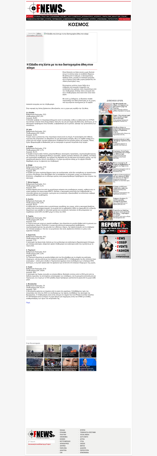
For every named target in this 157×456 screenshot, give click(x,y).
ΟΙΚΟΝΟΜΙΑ (54, 16)
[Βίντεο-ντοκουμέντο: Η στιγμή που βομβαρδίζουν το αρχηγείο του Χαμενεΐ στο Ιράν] (106, 167)
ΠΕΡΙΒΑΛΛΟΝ (57, 19)
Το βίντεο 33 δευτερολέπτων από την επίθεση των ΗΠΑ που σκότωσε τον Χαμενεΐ (121, 176)
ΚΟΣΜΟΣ (64, 16)
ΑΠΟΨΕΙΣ (97, 16)
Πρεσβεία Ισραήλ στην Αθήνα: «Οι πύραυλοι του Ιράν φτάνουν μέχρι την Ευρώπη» (120, 106)
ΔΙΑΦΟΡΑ (85, 19)
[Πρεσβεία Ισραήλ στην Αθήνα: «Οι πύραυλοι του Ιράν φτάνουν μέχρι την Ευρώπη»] (106, 108)
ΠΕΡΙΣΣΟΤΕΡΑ (113, 19)
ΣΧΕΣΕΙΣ (82, 443)
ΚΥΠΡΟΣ (93, 19)
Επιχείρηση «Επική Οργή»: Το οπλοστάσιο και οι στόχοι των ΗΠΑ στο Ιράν (121, 152)
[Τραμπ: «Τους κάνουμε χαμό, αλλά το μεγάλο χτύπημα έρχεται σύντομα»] (106, 120)
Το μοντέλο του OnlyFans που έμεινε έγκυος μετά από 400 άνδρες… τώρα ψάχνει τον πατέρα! (121, 213)
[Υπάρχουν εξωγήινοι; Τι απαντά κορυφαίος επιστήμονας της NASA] (106, 203)
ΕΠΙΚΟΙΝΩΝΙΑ (101, 19)
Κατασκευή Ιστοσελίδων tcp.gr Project (39, 444)
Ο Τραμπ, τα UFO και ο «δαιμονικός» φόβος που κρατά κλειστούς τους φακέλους (120, 189)
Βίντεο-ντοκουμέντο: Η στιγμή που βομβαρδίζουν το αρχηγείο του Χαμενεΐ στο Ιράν (121, 165)
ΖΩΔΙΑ (123, 16)
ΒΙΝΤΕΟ (82, 446)
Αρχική (30, 16)
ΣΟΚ (61, 452)
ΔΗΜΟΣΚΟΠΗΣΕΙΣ (69, 19)
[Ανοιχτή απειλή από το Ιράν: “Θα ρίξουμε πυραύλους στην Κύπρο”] (106, 144)
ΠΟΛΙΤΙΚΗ (45, 16)
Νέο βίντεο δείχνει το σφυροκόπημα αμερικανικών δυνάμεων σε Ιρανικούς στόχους (121, 129)
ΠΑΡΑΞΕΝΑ (106, 16)
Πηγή (28, 302)
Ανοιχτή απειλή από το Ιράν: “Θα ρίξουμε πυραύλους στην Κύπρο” (121, 140)
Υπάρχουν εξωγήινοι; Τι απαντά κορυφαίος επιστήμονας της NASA (120, 200)
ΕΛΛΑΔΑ (37, 16)
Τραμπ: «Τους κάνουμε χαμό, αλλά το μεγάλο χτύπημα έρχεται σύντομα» (121, 117)
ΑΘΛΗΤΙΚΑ (116, 16)
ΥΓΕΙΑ (79, 19)
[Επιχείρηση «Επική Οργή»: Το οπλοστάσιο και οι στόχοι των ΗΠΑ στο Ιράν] (106, 156)
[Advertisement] (44, 86)
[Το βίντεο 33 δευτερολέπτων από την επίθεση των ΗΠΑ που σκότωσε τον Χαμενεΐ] (106, 179)
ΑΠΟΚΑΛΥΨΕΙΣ (87, 16)
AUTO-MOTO (84, 437)
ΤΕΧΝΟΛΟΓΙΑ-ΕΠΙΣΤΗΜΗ (35, 19)
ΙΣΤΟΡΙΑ (48, 19)
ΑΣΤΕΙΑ (82, 439)
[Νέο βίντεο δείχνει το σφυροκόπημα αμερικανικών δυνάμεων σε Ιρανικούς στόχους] (106, 132)
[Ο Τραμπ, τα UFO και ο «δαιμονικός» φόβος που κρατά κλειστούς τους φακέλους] (106, 191)
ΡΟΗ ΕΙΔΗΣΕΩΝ (124, 19)
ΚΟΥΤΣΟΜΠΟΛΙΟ (74, 16)
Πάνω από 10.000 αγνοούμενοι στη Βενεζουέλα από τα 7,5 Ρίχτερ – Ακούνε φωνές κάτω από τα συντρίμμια (52, 370)
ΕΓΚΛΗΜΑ (63, 432)
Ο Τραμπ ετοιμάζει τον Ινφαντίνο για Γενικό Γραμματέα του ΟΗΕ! (86, 354)
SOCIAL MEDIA (84, 434)
